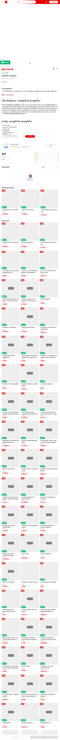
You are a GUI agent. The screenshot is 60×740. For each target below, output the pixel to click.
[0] (46, 2)
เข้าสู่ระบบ (54, 2)
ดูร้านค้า (51, 145)
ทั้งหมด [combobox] (43, 167)
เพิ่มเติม (31, 136)
